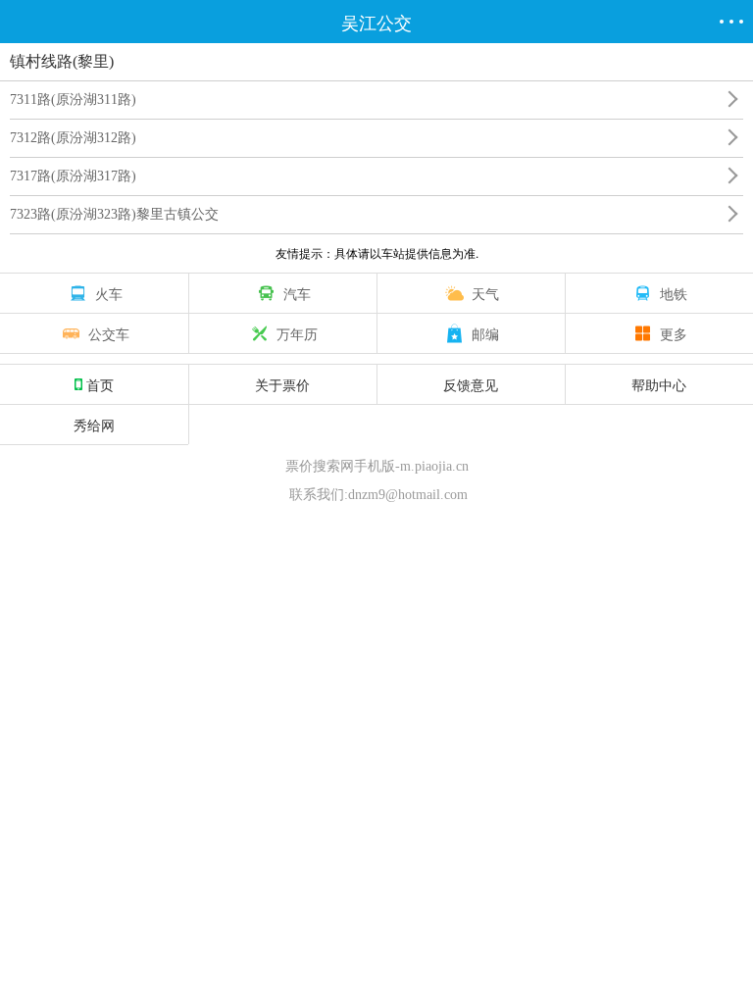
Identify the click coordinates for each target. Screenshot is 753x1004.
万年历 (297, 333)
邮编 (485, 333)
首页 (100, 384)
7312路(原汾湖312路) (73, 137)
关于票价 (282, 384)
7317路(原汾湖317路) (73, 176)
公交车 (108, 333)
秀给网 (94, 424)
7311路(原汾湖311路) (73, 99)
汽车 (297, 293)
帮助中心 (658, 384)
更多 (673, 333)
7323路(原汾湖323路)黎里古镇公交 (114, 214)
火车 (109, 293)
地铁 (673, 293)
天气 (485, 293)
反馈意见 (470, 384)
